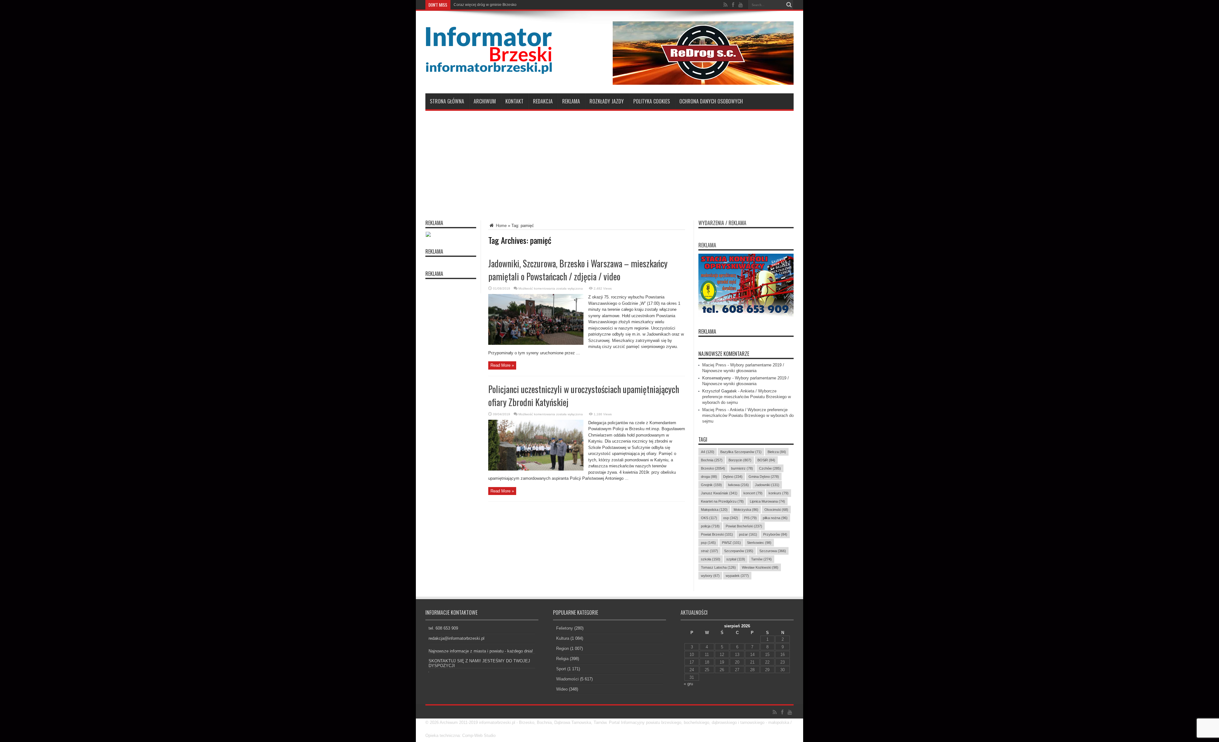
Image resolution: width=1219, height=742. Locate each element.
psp (708, 543)
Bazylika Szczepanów (741, 452)
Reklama (571, 101)
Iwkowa (738, 485)
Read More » (502, 365)
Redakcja (543, 101)
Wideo (562, 689)
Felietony (564, 628)
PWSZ (731, 543)
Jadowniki (767, 485)
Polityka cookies (651, 101)
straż (709, 551)
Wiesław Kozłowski (760, 567)
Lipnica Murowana (767, 501)
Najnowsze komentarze (723, 354)
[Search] (789, 5)
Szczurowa (772, 551)
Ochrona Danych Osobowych (711, 101)
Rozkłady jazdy (607, 101)
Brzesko (713, 468)
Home (501, 225)
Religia (562, 658)
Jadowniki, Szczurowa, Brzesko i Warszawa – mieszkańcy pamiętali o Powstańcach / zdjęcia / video (578, 270)
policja (710, 526)
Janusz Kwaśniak (719, 493)
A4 (707, 452)
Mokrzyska (746, 509)
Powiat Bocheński (744, 526)
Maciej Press (714, 365)
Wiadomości (567, 679)
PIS (750, 518)
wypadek (737, 576)
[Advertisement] (609, 161)
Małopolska (714, 509)
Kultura (562, 638)
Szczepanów (738, 551)
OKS (709, 518)
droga (709, 476)
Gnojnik (711, 485)
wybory (710, 576)
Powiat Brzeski (717, 534)
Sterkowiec (759, 543)
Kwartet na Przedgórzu (722, 501)
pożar (748, 534)
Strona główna (447, 101)
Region (562, 648)
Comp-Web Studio (479, 735)
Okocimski (776, 509)
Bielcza (777, 452)
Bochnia (712, 460)
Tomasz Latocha (718, 567)
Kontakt (514, 101)
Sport (561, 668)
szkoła (710, 559)
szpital (735, 559)
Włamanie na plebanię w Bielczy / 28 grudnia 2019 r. (499, 5)
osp (730, 518)
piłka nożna (775, 518)
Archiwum (485, 101)
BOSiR (766, 460)
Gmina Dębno (764, 476)
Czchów (770, 468)
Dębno (733, 476)
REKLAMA (707, 331)
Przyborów (775, 534)
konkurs (779, 493)
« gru (688, 683)
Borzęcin (740, 460)
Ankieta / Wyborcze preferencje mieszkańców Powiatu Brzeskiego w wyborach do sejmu (746, 397)
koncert (753, 493)
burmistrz (742, 468)
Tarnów (761, 559)
